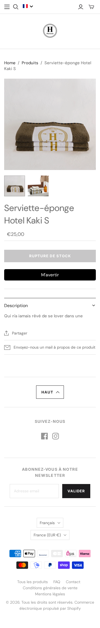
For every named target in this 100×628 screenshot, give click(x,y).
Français (47, 522)
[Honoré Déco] (50, 30)
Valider (76, 491)
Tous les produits (32, 581)
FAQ (56, 581)
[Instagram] (55, 436)
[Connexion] (81, 7)
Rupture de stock (50, 256)
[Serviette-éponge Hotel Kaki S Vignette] (14, 186)
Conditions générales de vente (50, 587)
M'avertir (50, 275)
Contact (73, 581)
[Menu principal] (7, 7)
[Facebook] (44, 436)
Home (10, 63)
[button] (28, 6)
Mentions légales (50, 593)
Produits (30, 63)
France (47, 534)
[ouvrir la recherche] (16, 7)
